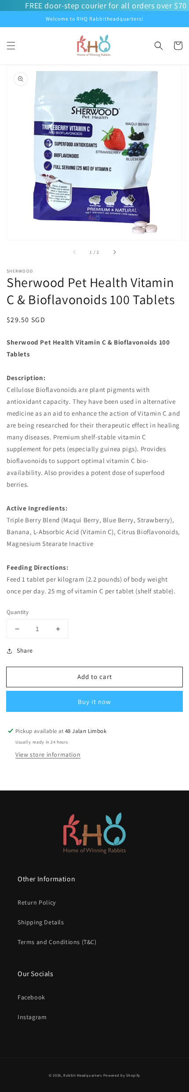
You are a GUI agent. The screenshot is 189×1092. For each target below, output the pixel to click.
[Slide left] (74, 252)
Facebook (31, 997)
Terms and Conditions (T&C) (57, 942)
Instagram (32, 1017)
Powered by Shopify (122, 1075)
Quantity (18, 612)
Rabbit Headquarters (82, 1075)
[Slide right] (114, 252)
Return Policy (37, 902)
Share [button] (25, 650)
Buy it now (94, 701)
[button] (11, 45)
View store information (47, 754)
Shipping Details (41, 922)
